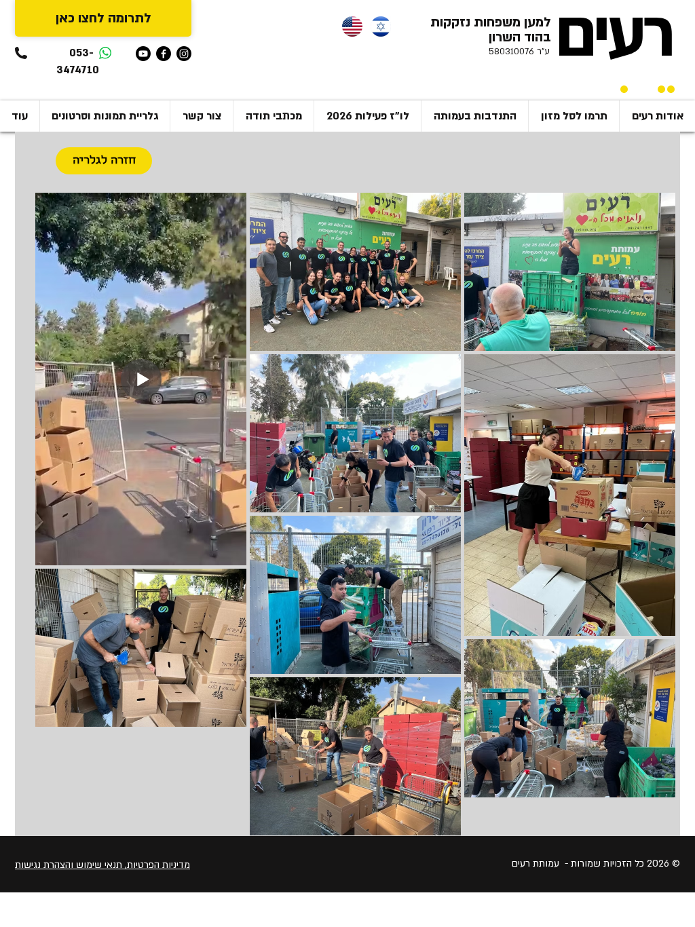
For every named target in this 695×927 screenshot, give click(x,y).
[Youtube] (143, 53)
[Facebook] (163, 53)
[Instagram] (183, 53)
